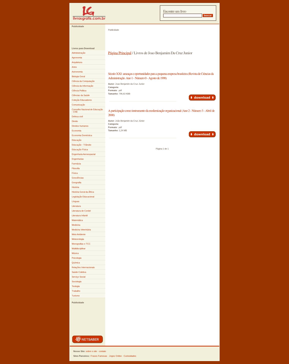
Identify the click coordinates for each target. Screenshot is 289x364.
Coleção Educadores (82, 100)
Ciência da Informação (82, 86)
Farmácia (76, 163)
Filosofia (76, 168)
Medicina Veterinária (81, 229)
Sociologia (76, 281)
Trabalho (76, 291)
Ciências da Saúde (81, 95)
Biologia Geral (78, 76)
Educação (76, 140)
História (75, 187)
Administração (78, 53)
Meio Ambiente (79, 234)
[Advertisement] (85, 37)
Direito (75, 121)
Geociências (78, 178)
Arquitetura (77, 62)
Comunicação (78, 105)
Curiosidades (130, 356)
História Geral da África (83, 192)
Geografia (76, 182)
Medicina (76, 225)
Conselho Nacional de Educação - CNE (87, 110)
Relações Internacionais (83, 267)
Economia (76, 130)
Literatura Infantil (79, 215)
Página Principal (119, 52)
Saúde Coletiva (79, 272)
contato (102, 351)
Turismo (76, 295)
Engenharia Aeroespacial (83, 154)
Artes (74, 67)
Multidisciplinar (79, 248)
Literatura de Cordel (81, 211)
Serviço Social (78, 277)
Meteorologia (78, 239)
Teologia (76, 286)
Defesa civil (77, 116)
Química (76, 262)
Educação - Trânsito (81, 145)
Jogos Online (115, 356)
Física (75, 173)
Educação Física (80, 149)
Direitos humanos (80, 126)
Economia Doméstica (82, 135)
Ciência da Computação (83, 81)
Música (75, 253)
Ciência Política (79, 90)
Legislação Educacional (83, 196)
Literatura (76, 206)
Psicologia (76, 258)
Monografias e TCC (81, 244)
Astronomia (77, 72)
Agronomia (77, 57)
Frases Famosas (99, 356)
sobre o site (91, 351)
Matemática (77, 220)
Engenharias (78, 159)
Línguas (75, 201)
